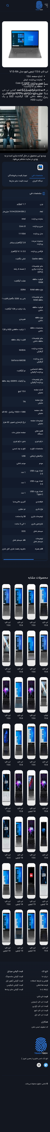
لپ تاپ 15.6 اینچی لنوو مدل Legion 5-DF (44, 624)
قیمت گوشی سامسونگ (14, 976)
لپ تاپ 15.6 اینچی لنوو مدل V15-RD (44, 671)
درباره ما (45, 976)
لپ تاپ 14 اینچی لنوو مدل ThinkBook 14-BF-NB (19, 903)
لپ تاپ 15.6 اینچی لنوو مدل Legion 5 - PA (44, 810)
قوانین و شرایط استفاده (39, 981)
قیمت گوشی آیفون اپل (14, 981)
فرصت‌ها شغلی (42, 985)
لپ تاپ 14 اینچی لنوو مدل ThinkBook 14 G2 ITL (19, 857)
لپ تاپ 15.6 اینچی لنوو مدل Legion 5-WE (6, 717)
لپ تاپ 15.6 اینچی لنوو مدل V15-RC (19, 671)
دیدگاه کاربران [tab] (37, 181)
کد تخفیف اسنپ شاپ (39, 1027)
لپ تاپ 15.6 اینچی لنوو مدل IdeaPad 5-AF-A (19, 764)
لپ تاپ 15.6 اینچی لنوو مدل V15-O (19, 624)
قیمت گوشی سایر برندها (14, 989)
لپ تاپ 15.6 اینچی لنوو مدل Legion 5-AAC (44, 857)
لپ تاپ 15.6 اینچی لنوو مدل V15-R (31, 624)
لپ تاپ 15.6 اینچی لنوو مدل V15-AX (31, 671)
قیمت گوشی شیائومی (15, 985)
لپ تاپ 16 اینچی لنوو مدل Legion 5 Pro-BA (44, 903)
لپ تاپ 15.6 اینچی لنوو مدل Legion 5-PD (19, 810)
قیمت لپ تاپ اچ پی (40, 1006)
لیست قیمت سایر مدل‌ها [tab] (18, 181)
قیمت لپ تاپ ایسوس (39, 1002)
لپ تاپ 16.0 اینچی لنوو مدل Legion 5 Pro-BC (6, 857)
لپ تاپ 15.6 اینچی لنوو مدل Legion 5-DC (44, 950)
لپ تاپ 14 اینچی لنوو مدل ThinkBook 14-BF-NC (31, 950)
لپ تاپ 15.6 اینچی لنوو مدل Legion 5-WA (31, 857)
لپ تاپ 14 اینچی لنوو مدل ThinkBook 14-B (31, 810)
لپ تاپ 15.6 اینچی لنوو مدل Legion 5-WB (31, 717)
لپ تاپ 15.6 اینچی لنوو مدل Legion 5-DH (44, 764)
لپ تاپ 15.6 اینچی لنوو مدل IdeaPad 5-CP (19, 717)
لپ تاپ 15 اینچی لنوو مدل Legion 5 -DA (31, 903)
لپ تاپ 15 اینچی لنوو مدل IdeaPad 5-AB (19, 950)
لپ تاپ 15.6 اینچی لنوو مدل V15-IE (6, 671)
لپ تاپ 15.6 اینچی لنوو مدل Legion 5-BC (6, 810)
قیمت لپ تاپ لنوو (41, 1010)
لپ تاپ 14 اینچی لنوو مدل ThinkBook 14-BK (6, 950)
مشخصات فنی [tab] (37, 175)
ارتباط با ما (44, 989)
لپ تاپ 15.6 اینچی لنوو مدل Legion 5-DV (31, 764)
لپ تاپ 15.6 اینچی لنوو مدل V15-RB (6, 624)
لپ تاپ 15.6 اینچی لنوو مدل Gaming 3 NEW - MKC (6, 764)
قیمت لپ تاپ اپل (41, 1015)
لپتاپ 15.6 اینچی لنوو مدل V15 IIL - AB (44, 717)
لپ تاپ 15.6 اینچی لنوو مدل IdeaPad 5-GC (6, 903)
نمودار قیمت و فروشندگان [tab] (17, 175)
